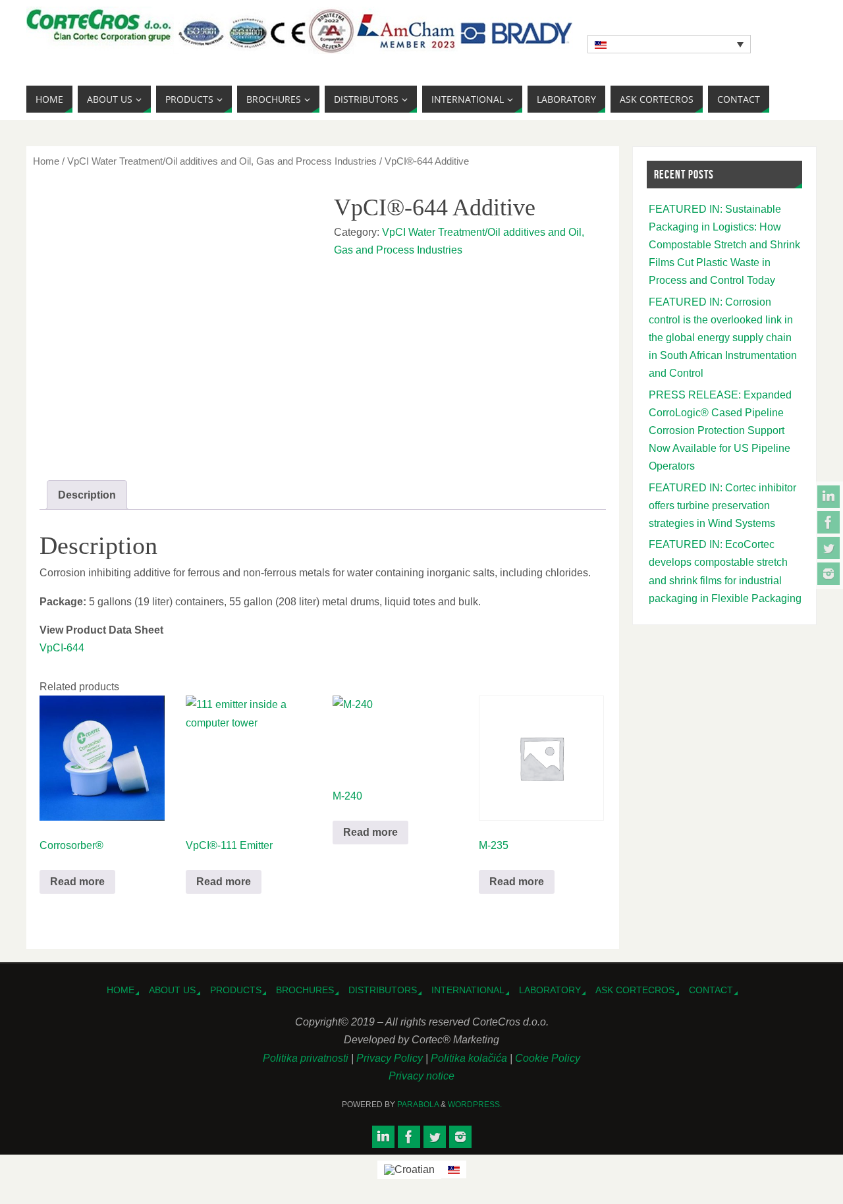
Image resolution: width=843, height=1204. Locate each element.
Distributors (382, 990)
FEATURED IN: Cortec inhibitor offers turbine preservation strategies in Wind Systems (722, 505)
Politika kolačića (470, 1058)
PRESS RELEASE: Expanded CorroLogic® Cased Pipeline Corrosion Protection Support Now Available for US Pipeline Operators (720, 430)
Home (46, 161)
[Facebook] (828, 522)
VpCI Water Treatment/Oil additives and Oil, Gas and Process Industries (222, 161)
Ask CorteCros (634, 990)
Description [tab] (87, 495)
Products (235, 990)
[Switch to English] (453, 1169)
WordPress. (475, 1104)
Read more (77, 881)
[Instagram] (828, 573)
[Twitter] (828, 548)
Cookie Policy (547, 1058)
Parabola (418, 1104)
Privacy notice (421, 1075)
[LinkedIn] (828, 496)
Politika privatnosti (307, 1058)
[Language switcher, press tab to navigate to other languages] (669, 44)
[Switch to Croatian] (409, 1170)
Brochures (305, 990)
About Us (172, 990)
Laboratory (550, 990)
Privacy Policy (390, 1058)
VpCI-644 (62, 647)
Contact (711, 990)
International (467, 990)
